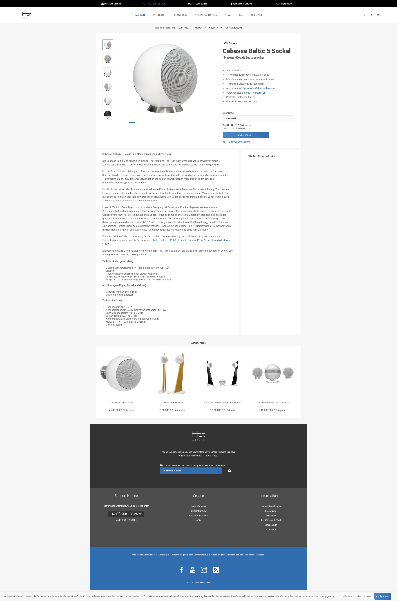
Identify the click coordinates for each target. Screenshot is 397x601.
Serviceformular (198, 506)
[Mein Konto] (371, 15)
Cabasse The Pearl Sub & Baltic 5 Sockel (273, 402)
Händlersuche (285, 3)
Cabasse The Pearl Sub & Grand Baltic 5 (222, 402)
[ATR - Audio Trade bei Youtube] (192, 570)
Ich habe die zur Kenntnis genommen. (193, 465)
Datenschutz (271, 525)
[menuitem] (140, 15)
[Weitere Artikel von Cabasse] (230, 43)
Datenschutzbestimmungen (187, 465)
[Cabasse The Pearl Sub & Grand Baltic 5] (222, 374)
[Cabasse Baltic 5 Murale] (121, 374)
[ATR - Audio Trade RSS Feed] (216, 570)
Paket (133, 250)
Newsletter (271, 515)
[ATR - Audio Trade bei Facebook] (181, 570)
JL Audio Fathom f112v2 (191, 240)
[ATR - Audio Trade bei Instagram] (204, 570)
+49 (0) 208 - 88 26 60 (155, 3)
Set (243, 92)
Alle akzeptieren (363, 596)
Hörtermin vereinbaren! (239, 142)
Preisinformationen (198, 515)
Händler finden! (244, 135)
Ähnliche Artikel (198, 343)
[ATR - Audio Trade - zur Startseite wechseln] (27, 15)
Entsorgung (271, 511)
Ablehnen (347, 596)
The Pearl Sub (258, 92)
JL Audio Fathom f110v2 (162, 240)
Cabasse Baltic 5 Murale (121, 402)
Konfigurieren (382, 596)
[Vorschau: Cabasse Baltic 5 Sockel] (107, 45)
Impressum (270, 529)
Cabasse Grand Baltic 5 (172, 402)
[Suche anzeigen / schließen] (365, 15)
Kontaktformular (198, 511)
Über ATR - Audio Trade (271, 520)
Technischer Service (242, 3)
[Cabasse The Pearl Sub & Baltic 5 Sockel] (273, 374)
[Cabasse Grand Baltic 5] (172, 374)
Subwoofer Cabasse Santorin (259, 88)
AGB (198, 520)
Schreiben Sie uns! (112, 3)
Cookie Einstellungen (271, 506)
